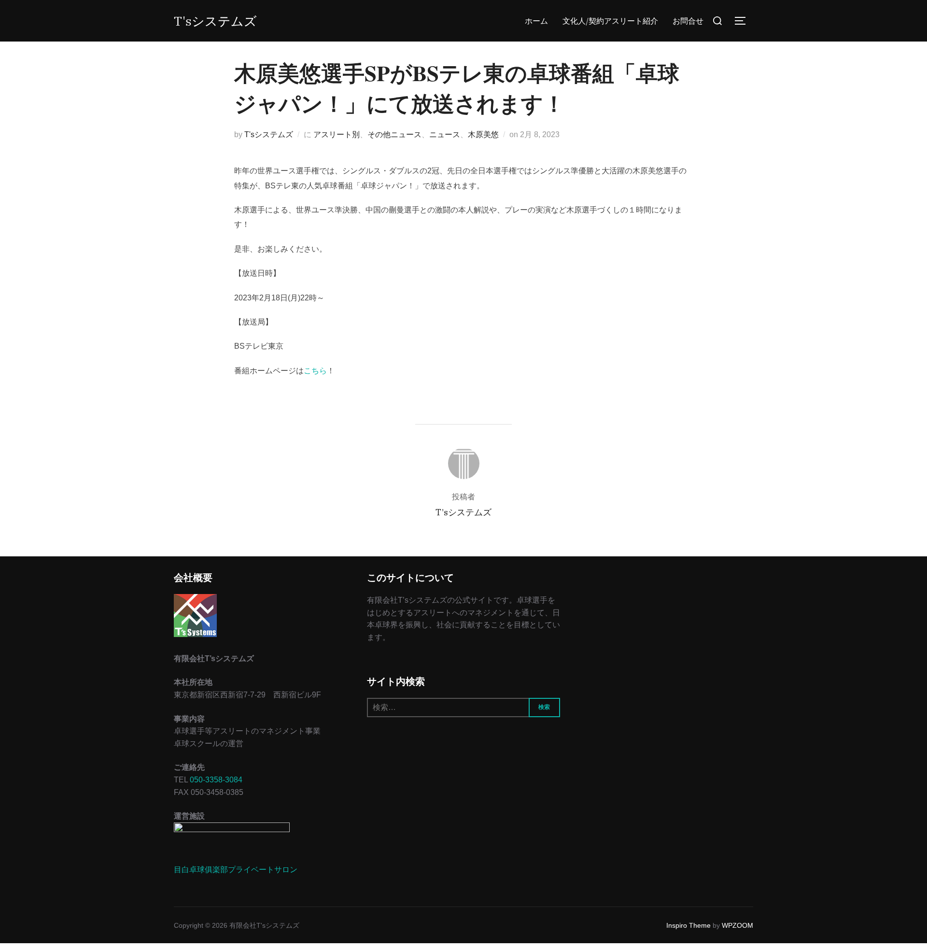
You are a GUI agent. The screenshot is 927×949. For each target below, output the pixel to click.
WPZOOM (737, 925)
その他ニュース (394, 134)
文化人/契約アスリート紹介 (610, 21)
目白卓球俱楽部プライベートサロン (235, 869)
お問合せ (688, 21)
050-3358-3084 (216, 780)
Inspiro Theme (688, 925)
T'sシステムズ (215, 21)
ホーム (536, 21)
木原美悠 (483, 134)
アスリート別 (336, 134)
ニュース (444, 134)
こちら (315, 371)
